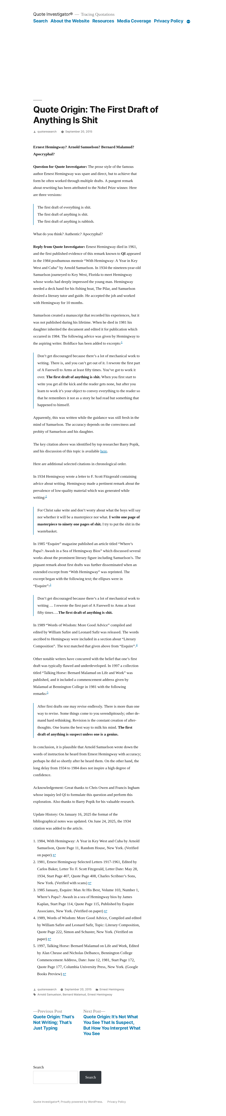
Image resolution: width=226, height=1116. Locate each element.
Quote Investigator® (53, 14)
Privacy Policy (168, 21)
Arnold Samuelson (49, 994)
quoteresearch (46, 131)
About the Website (70, 21)
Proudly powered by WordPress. (82, 1101)
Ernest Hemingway (112, 989)
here (103, 451)
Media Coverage (134, 21)
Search (40, 21)
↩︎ (54, 855)
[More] (188, 21)
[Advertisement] (113, 62)
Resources (103, 21)
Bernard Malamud (74, 994)
